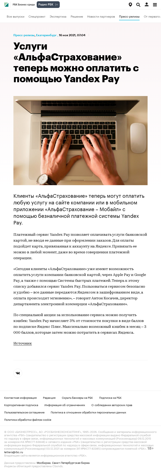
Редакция (49, 397)
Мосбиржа (44, 462)
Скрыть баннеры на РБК (77, 397)
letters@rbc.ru (13, 452)
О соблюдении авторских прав (111, 405)
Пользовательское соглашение (24, 412)
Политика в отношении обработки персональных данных (88, 412)
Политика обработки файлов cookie (27, 419)
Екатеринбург (46, 35)
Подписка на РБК (110, 397)
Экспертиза (58, 16)
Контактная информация (20, 397)
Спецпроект (37, 16)
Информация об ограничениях (64, 405)
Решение (77, 16)
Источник (22, 344)
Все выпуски (15, 16)
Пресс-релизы (129, 16)
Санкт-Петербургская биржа (71, 462)
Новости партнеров (101, 16)
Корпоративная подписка (21, 405)
